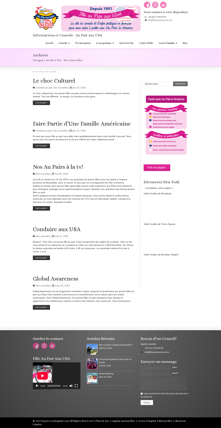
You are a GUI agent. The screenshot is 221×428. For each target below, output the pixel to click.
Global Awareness (55, 278)
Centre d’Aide (146, 43)
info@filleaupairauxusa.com (160, 20)
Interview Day (126, 43)
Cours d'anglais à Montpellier (155, 421)
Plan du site (102, 421)
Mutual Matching (106, 374)
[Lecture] (37, 385)
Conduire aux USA (57, 229)
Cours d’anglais (167, 43)
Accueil (49, 43)
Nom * (175, 367)
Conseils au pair (44, 87)
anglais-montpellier (123, 421)
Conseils (63, 43)
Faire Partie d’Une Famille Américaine (82, 123)
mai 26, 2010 (61, 173)
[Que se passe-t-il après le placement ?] (92, 349)
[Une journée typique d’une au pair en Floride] (92, 363)
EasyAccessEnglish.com (55, 421)
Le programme (103, 43)
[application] (56, 375)
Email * (175, 373)
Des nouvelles (60, 87)
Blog (185, 43)
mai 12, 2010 (61, 236)
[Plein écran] (76, 385)
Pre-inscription (83, 43)
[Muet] (71, 385)
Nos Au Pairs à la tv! (58, 166)
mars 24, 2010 (62, 285)
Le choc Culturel (54, 80)
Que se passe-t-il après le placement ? (116, 345)
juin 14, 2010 (79, 130)
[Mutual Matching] (92, 378)
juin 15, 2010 (79, 87)
